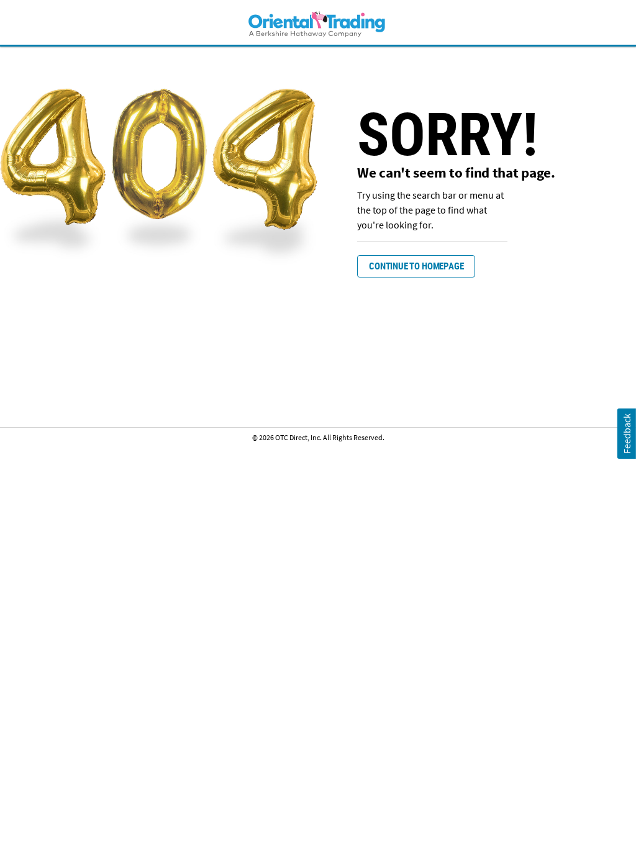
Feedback (626, 433)
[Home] (318, 24)
